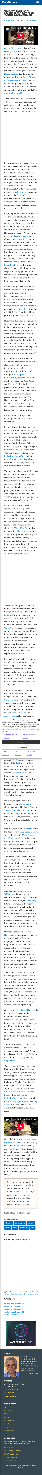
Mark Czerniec (11, 21)
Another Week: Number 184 (14, 1309)
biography (8, 1223)
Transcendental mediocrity (17, 810)
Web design (8, 1410)
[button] (39, 720)
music (15, 1227)
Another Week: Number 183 (14, 1312)
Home (6, 1407)
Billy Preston (21, 531)
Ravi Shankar (21, 459)
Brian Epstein (19, 374)
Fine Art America (10, 1461)
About (6, 1414)
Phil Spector (13, 522)
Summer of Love (11, 450)
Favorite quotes (9, 1424)
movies (7, 1227)
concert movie (19, 713)
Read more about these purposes (29, 736)
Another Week (9, 1420)
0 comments (31, 21)
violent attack (17, 979)
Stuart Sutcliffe (11, 265)
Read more (33, 1373)
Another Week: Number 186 (14, 1303)
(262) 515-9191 (9, 1393)
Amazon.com (8, 1447)
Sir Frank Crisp (20, 773)
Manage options (21, 747)
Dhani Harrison (28, 1010)
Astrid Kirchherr (24, 239)
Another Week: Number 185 (14, 1306)
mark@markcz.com (10, 1396)
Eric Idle (30, 829)
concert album (10, 716)
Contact (7, 1417)
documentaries (20, 1223)
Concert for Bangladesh (13, 700)
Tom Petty (31, 901)
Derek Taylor (25, 362)
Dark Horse (27, 804)
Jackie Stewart (21, 192)
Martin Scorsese (11, 74)
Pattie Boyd (14, 618)
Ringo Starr (23, 309)
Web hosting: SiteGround (12, 1451)
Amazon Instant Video (14, 93)
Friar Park (15, 763)
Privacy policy (9, 1431)
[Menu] (37, 2)
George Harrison (11, 48)
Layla (7, 628)
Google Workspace (10, 1457)
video (32, 1227)
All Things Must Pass (19, 528)
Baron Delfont (31, 832)
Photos (6, 1427)
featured (31, 1223)
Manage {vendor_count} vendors (11, 736)
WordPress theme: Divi (12, 1454)
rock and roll (24, 1227)
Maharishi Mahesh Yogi (14, 456)
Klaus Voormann (20, 236)
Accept (21, 742)
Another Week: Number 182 (14, 1315)
